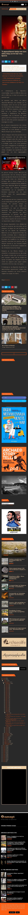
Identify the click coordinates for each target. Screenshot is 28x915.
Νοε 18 (7, 698)
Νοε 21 (7, 694)
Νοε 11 (7, 706)
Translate (11, 504)
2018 (4, 751)
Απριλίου (6, 740)
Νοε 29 (7, 686)
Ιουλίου (6, 737)
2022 (4, 747)
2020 (4, 749)
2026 (4, 678)
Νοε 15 (7, 701)
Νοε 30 (7, 684)
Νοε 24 (7, 690)
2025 (4, 679)
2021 (4, 748)
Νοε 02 (7, 731)
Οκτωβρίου (7, 733)
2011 (4, 760)
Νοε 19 (7, 697)
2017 (4, 753)
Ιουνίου (6, 738)
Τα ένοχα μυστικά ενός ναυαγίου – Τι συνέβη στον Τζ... (15, 717)
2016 (4, 754)
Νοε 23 (7, 692)
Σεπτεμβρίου (7, 734)
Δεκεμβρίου (7, 682)
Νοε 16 (7, 700)
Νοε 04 (7, 728)
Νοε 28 (7, 687)
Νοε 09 (7, 709)
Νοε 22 (7, 693)
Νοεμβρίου (8, 683)
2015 (4, 755)
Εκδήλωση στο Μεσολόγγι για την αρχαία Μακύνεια (14, 721)
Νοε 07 (7, 711)
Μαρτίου (6, 742)
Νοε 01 (7, 732)
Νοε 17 (7, 699)
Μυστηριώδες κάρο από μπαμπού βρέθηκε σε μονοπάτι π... (15, 723)
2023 (4, 745)
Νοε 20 (7, 695)
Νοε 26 (7, 688)
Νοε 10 (7, 707)
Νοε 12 (7, 705)
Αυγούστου (7, 736)
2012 (4, 759)
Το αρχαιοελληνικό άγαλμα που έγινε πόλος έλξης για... (15, 714)
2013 (4, 758)
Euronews (7, 280)
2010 (4, 761)
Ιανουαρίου (7, 744)
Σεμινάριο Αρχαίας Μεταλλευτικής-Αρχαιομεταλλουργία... (13, 719)
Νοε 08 (7, 710)
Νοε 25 (7, 689)
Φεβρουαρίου (7, 743)
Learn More (12, 912)
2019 (4, 750)
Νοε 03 (7, 729)
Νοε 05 (7, 727)
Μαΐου (5, 739)
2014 (4, 756)
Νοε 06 (8, 713)
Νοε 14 (7, 703)
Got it (18, 912)
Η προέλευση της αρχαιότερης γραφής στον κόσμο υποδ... (15, 725)
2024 (5, 680)
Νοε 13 (7, 704)
